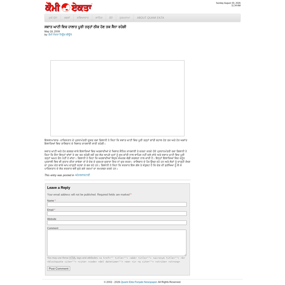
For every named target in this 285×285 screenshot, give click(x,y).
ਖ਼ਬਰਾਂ (67, 17)
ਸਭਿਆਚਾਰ (83, 17)
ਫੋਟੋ (111, 17)
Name (51, 200)
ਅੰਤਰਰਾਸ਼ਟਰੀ (82, 175)
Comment (52, 228)
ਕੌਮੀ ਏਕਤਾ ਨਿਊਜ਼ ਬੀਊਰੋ (60, 34)
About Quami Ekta (150, 17)
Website (51, 219)
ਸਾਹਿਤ (99, 17)
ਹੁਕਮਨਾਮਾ (125, 17)
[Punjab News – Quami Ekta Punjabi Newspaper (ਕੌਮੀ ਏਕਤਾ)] (68, 11)
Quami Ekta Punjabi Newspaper (139, 282)
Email (51, 209)
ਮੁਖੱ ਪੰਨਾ (53, 17)
